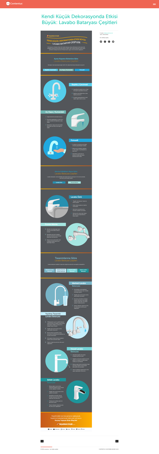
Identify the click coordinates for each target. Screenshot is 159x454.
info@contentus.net (108, 33)
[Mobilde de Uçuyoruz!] (60, 441)
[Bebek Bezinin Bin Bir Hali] (99, 441)
